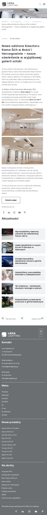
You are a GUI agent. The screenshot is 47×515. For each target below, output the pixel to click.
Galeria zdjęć (11, 200)
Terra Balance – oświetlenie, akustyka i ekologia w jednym (28, 287)
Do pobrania (6, 411)
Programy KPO (7, 471)
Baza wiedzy (6, 481)
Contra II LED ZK (7, 441)
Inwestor (5, 398)
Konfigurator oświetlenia (10, 475)
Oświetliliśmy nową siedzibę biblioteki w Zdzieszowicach (28, 273)
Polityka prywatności (9, 491)
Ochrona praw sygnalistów (11, 498)
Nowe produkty (11, 422)
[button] (40, 4)
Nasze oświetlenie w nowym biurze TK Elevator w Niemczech (28, 247)
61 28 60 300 (6, 375)
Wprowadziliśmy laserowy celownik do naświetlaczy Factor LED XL (27, 234)
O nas (4, 408)
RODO (4, 494)
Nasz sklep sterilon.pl (9, 478)
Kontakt (4, 415)
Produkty (5, 392)
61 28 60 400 (6, 363)
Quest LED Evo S (8, 432)
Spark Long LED (7, 458)
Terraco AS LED (7, 448)
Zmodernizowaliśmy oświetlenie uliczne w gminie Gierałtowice (28, 261)
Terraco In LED (7, 451)
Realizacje (5, 395)
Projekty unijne (7, 488)
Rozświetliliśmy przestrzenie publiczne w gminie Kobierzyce (29, 301)
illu (3, 405)
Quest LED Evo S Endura (10, 428)
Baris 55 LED (6, 438)
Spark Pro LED (7, 455)
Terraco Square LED (9, 445)
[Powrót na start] (10, 4)
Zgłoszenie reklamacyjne (10, 485)
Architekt (5, 402)
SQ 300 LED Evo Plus (9, 435)
